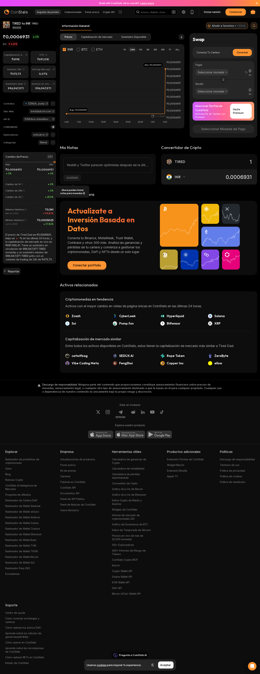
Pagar (198, 64)
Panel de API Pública (72, 498)
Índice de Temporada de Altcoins (131, 530)
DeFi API (117, 588)
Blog (8, 474)
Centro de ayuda (15, 612)
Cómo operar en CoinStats (20, 642)
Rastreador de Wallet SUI (19, 562)
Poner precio (68, 464)
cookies (101, 665)
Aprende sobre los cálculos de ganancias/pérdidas (23, 635)
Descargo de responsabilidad (237, 459)
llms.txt (116, 565)
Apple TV (172, 476)
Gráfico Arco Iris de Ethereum (129, 494)
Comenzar (235, 11)
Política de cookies (231, 476)
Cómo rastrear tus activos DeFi (23, 627)
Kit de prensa (68, 470)
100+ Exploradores (123, 544)
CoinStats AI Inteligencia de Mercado (21, 487)
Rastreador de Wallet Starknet (22, 505)
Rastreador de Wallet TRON (21, 551)
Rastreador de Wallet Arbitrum (22, 517)
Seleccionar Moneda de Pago (223, 129)
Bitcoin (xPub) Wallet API (126, 593)
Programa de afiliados (18, 494)
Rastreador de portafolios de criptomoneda (22, 461)
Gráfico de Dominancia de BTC (130, 524)
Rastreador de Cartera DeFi (21, 500)
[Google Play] (159, 434)
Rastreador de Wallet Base (20, 539)
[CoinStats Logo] (16, 12)
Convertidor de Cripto (125, 483)
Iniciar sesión (212, 11)
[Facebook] (162, 414)
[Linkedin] (143, 414)
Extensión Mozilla (177, 470)
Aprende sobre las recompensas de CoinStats (24, 650)
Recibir (199, 83)
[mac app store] (130, 434)
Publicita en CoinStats (72, 481)
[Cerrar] (254, 3)
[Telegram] (52, 126)
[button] (46, 103)
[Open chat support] (252, 666)
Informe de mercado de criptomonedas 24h (126, 517)
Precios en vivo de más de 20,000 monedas (127, 537)
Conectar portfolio (87, 265)
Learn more (147, 3)
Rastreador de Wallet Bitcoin (21, 556)
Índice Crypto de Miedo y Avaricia (127, 502)
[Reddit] (133, 414)
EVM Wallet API (120, 582)
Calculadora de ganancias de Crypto (129, 461)
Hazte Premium (238, 111)
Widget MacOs (175, 464)
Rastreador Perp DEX (17, 568)
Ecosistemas (12, 573)
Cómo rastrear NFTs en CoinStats (24, 657)
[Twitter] (98, 414)
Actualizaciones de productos (77, 459)
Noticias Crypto (14, 479)
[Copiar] (46, 103)
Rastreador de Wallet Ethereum (23, 534)
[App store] (100, 434)
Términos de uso (229, 464)
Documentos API (69, 493)
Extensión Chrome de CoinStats (185, 459)
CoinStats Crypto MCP (125, 559)
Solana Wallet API (122, 576)
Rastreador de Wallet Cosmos (22, 528)
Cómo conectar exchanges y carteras (22, 620)
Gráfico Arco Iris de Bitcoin (127, 489)
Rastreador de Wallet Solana (22, 522)
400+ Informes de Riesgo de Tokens (129, 552)
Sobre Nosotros (69, 510)
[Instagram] (108, 414)
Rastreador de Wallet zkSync (22, 511)
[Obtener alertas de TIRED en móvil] (254, 26)
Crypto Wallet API (122, 571)
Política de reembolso (232, 481)
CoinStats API (68, 487)
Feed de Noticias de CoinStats (78, 504)
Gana (8, 468)
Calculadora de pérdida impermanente (126, 476)
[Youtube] (152, 414)
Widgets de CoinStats (124, 509)
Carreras (65, 476)
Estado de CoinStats (17, 662)
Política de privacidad (232, 470)
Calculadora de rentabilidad (128, 468)
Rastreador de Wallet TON (20, 545)
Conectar (242, 52)
